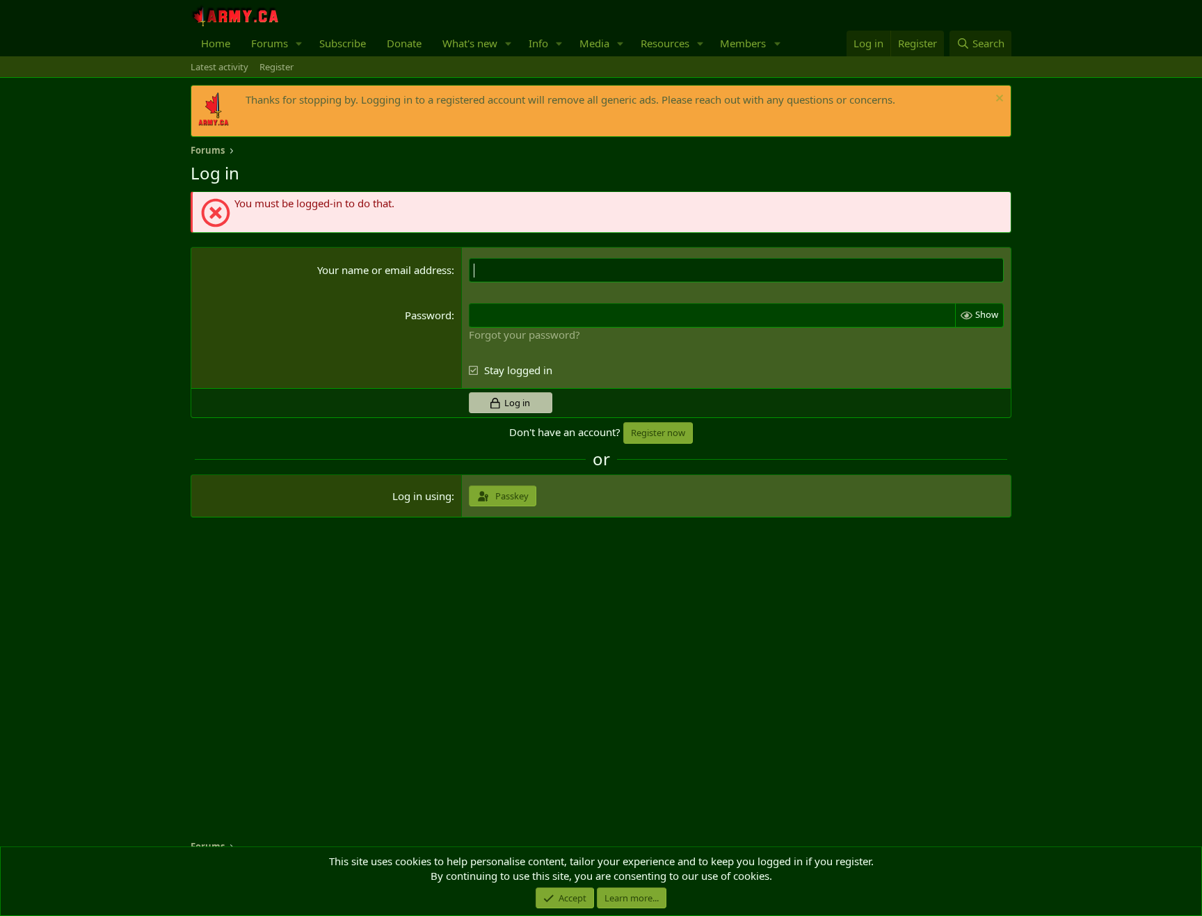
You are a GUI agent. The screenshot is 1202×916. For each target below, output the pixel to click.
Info (538, 43)
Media (594, 43)
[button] (299, 43)
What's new (469, 43)
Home (215, 43)
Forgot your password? (524, 335)
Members (743, 43)
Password (428, 315)
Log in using (421, 496)
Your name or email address (384, 270)
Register (276, 67)
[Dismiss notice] (998, 100)
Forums (269, 43)
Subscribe (342, 43)
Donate (404, 43)
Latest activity (219, 67)
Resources (665, 43)
